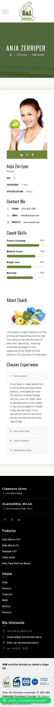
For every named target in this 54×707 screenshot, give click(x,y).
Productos (7, 594)
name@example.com (30, 215)
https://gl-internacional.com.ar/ (23, 642)
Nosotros (6, 588)
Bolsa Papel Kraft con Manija (16, 563)
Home (5, 582)
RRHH (5, 600)
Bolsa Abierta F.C (10, 545)
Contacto (6, 612)
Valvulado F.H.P (9, 551)
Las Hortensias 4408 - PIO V (19, 509)
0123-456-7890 (29, 208)
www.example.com (31, 222)
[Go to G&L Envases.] (11, 54)
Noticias (6, 606)
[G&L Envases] (27, 11)
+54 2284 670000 (14, 493)
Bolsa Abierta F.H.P (11, 539)
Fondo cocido (8, 557)
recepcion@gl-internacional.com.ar (24, 636)
